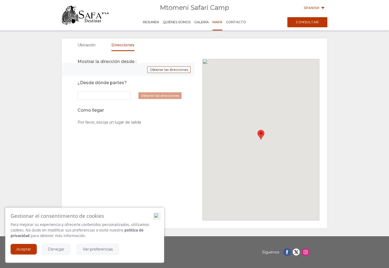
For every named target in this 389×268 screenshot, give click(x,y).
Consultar (307, 22)
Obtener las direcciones (169, 70)
